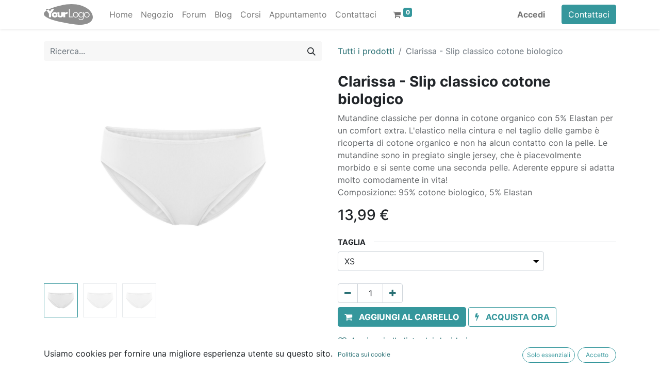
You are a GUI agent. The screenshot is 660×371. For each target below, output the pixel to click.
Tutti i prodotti (366, 51)
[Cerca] (311, 51)
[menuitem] (121, 14)
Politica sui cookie (364, 354)
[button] (65, 176)
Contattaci (588, 14)
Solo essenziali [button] (548, 355)
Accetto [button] (597, 355)
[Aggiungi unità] (393, 293)
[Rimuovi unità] (348, 293)
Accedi (531, 14)
